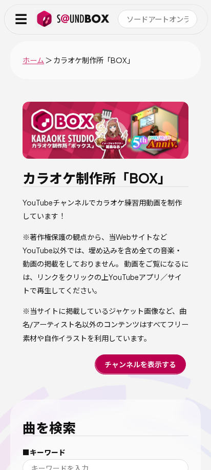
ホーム (33, 60)
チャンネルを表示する (140, 364)
